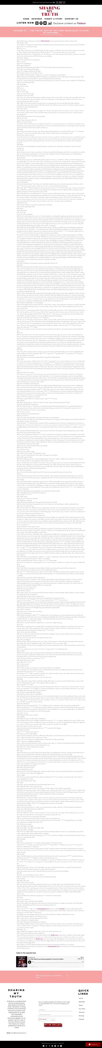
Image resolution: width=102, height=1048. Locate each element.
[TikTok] (43, 1046)
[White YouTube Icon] (52, 1046)
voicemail (61, 909)
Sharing (81, 1016)
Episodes (82, 1002)
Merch (81, 1005)
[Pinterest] (58, 1046)
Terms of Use (54, 1043)
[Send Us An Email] (57, 2)
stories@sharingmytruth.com (18, 1033)
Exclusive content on (69, 23)
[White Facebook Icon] (49, 1046)
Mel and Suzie (45, 41)
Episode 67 (20, 31)
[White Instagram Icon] (46, 1046)
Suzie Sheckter (57, 34)
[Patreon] (55, 1046)
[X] (61, 1046)
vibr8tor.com (54, 935)
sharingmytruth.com (43, 909)
